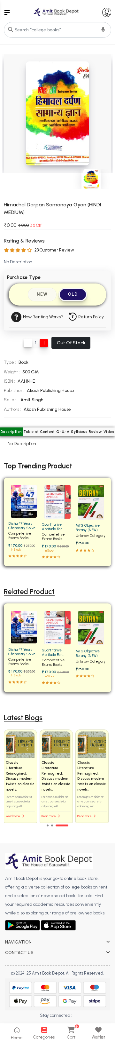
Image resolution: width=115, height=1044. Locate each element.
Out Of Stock (71, 343)
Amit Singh (31, 399)
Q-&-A (62, 431)
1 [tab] (48, 825)
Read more (13, 816)
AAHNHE (26, 381)
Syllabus (79, 431)
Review (95, 431)
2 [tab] (52, 825)
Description (11, 431)
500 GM (30, 372)
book (23, 362)
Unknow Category (90, 535)
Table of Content (39, 431)
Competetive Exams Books (19, 535)
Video (108, 431)
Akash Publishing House (50, 390)
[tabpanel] (57, 776)
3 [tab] (62, 825)
